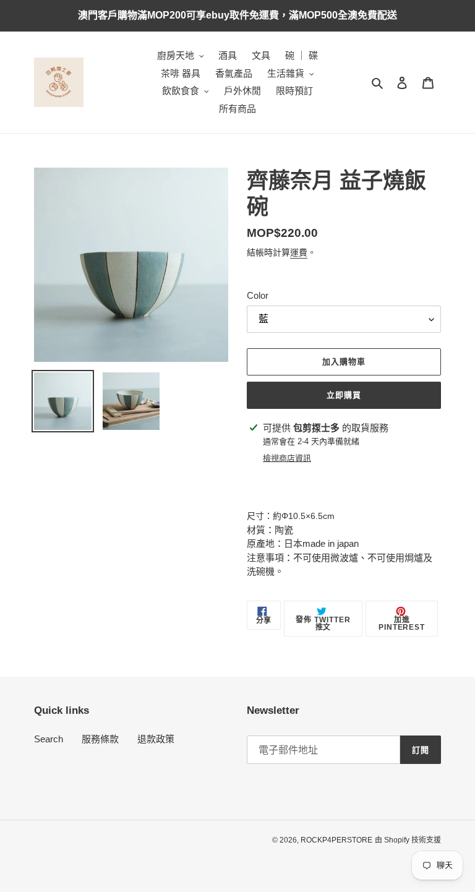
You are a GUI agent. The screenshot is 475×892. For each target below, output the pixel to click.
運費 (298, 252)
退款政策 (155, 739)
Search (48, 739)
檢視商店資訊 (287, 458)
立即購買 (344, 395)
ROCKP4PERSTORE (336, 840)
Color (257, 295)
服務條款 (100, 739)
